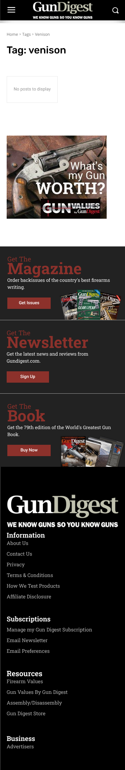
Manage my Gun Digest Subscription (49, 629)
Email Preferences (28, 651)
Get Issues (29, 303)
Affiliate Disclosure (29, 596)
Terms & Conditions (30, 575)
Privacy (16, 564)
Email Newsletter (27, 640)
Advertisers (20, 746)
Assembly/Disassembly (34, 703)
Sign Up (27, 376)
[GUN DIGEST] (62, 10)
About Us (17, 543)
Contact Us (19, 554)
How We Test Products (33, 586)
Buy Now (29, 450)
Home (12, 34)
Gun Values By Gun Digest (37, 692)
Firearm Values (25, 681)
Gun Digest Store (26, 713)
